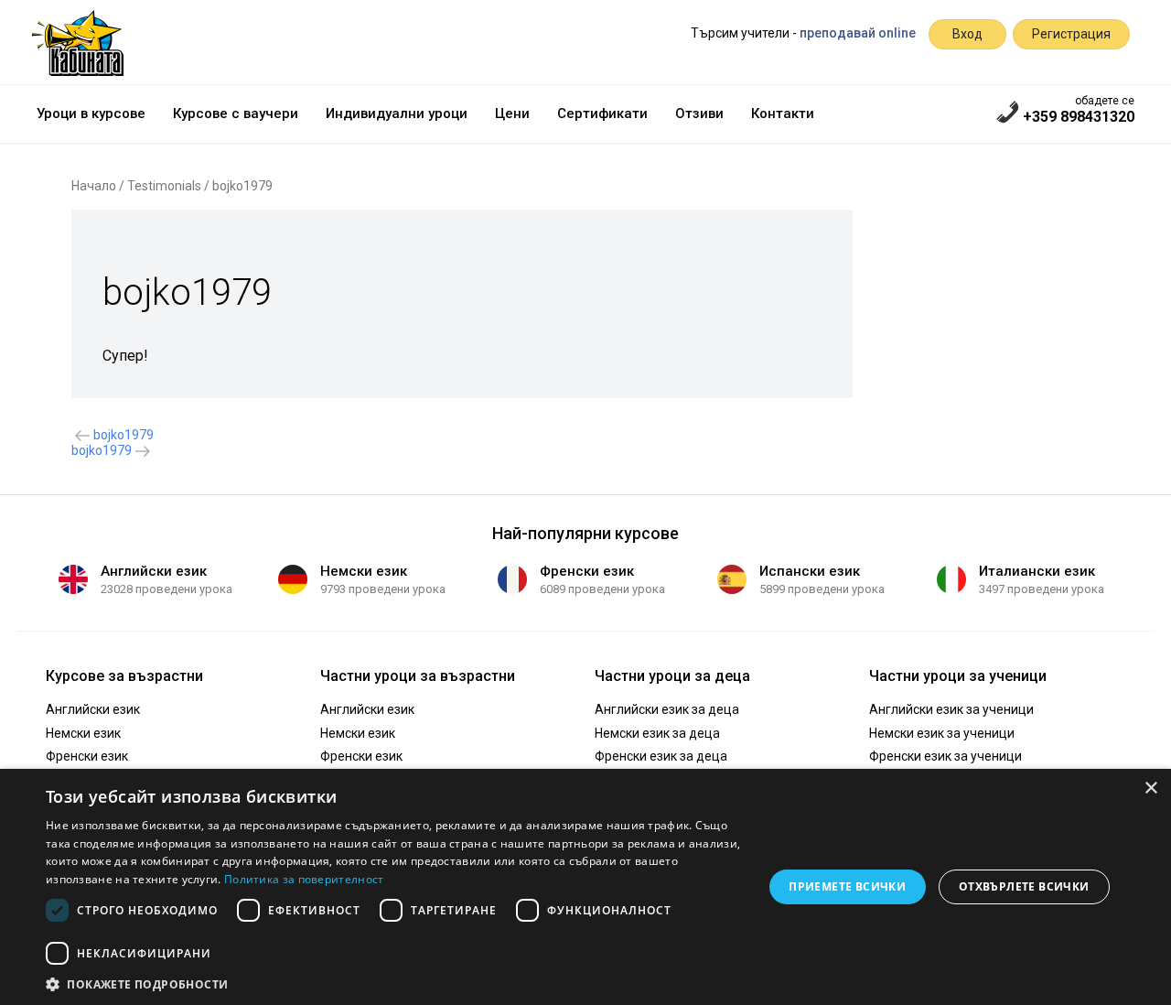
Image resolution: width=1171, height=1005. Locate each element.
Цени (512, 113)
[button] (394, 983)
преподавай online (858, 33)
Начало (93, 185)
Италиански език (1037, 571)
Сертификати (602, 113)
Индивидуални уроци (396, 113)
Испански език (809, 571)
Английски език (154, 571)
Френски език (587, 571)
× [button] (1150, 788)
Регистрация (1071, 34)
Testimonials (164, 185)
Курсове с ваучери (235, 113)
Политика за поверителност (304, 879)
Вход (967, 34)
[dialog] (585, 887)
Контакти (782, 113)
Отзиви (699, 113)
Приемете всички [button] (847, 886)
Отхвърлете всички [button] (1024, 886)
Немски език (363, 571)
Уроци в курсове (91, 113)
